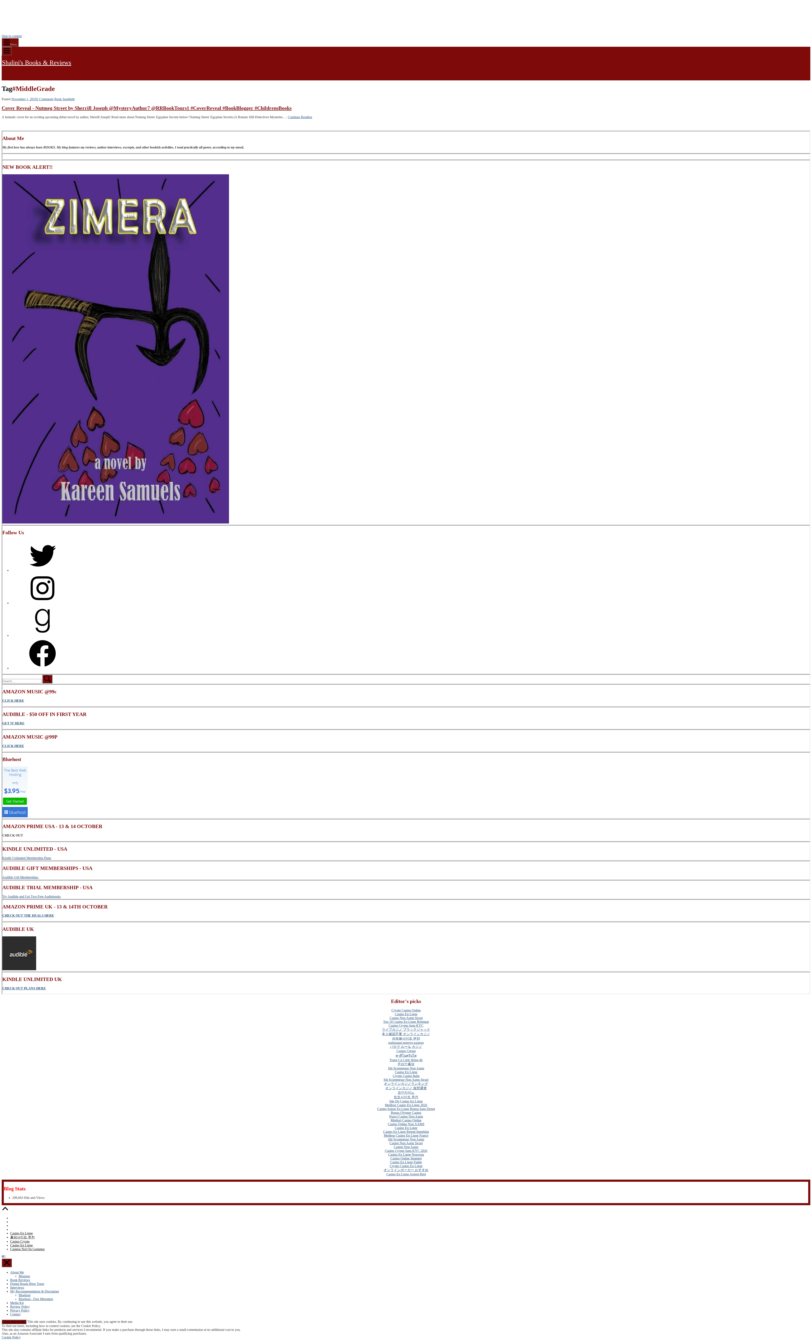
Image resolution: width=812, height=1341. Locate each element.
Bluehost (24, 1295)
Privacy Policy (20, 1310)
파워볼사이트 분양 (406, 1038)
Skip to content (12, 36)
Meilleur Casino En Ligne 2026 (406, 1105)
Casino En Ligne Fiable (406, 1162)
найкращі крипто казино (406, 1042)
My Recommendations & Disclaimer (34, 1291)
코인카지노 (406, 1092)
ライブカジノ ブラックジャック (406, 1029)
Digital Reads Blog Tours (27, 1284)
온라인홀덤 (406, 1064)
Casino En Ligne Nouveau (406, 1154)
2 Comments (45, 99)
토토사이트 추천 (406, 1097)
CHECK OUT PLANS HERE (24, 988)
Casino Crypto (20, 1241)
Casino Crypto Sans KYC (406, 1025)
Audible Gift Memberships (20, 877)
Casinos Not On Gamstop (27, 1249)
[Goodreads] (42, 635)
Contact (15, 1314)
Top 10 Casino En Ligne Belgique (406, 1022)
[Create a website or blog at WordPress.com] (3, 1256)
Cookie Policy (11, 1337)
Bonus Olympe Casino (406, 1112)
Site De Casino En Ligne (406, 1101)
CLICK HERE (13, 746)
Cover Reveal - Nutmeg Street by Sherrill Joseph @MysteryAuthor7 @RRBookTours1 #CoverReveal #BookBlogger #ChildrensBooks (147, 108)
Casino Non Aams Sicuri (406, 1018)
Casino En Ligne (406, 1014)
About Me (17, 1272)
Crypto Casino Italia (406, 1076)
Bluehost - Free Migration (36, 1299)
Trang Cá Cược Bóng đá (406, 1060)
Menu (13, 44)
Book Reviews (20, 1280)
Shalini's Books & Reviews (36, 62)
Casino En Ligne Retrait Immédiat (406, 1132)
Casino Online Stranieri (406, 1158)
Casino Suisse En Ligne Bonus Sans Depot (406, 1109)
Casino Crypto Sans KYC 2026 (406, 1151)
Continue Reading (300, 117)
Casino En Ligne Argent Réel (406, 1174)
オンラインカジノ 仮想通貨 (406, 1088)
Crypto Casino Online (406, 1010)
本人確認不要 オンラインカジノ (406, 1034)
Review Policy (20, 1306)
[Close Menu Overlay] (7, 1263)
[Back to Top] (5, 1211)
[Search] (22, 681)
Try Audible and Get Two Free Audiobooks (31, 896)
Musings (24, 1276)
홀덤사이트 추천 (22, 1237)
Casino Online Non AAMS (406, 1124)
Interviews (17, 1287)
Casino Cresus (406, 1051)
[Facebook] (42, 668)
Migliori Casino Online (406, 1120)
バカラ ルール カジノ (406, 1046)
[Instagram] (42, 603)
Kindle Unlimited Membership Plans (26, 858)
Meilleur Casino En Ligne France (406, 1135)
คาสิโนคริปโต (406, 1055)
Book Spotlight (64, 99)
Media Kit (17, 1303)
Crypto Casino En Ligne (406, 1166)
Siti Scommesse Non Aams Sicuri (406, 1079)
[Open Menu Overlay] (7, 51)
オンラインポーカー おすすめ (406, 1170)
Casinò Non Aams (406, 1147)
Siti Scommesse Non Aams (406, 1068)
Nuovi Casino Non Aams (406, 1116)
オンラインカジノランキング (406, 1083)
